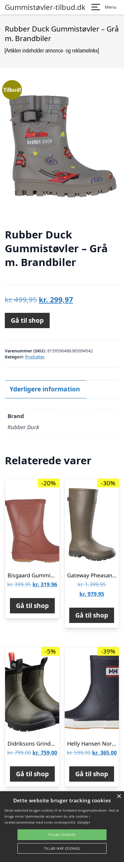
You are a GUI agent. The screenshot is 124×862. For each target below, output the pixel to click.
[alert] (62, 826)
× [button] (118, 796)
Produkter (35, 357)
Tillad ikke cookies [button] (62, 848)
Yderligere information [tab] (45, 389)
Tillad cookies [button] (62, 834)
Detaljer (83, 822)
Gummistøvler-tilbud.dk (45, 7)
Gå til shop (27, 320)
